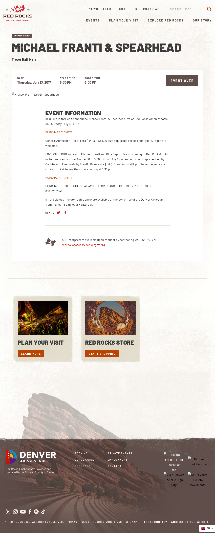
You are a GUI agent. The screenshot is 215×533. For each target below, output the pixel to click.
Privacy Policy (79, 521)
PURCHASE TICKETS (59, 132)
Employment (117, 459)
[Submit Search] (209, 9)
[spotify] (36, 512)
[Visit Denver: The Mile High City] (174, 479)
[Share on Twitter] (59, 212)
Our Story (202, 20)
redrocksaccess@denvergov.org (83, 245)
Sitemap (131, 521)
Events (93, 20)
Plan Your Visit (124, 20)
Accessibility (155, 521)
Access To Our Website (191, 521)
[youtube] (23, 512)
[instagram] (15, 512)
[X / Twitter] (8, 511)
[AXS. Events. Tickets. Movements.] (198, 479)
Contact (114, 465)
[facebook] (29, 512)
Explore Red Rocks (166, 20)
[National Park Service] (198, 461)
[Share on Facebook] (65, 212)
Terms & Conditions (107, 521)
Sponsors (83, 465)
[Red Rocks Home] (18, 13)
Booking (81, 453)
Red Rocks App (148, 8)
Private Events (120, 453)
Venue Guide (84, 459)
